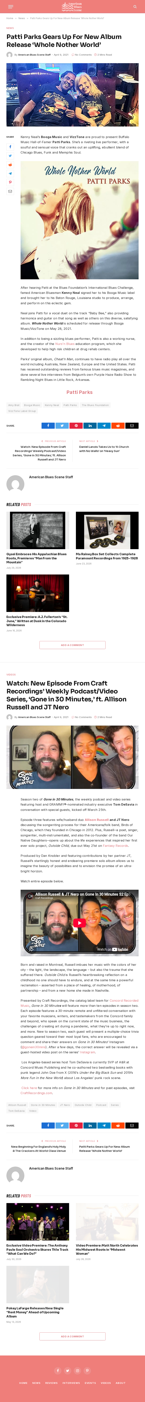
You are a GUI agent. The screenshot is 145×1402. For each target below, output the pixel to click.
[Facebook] (10, 147)
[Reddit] (10, 164)
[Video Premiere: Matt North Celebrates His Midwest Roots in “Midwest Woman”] (107, 1222)
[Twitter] (10, 155)
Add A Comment (72, 645)
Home (23, 1382)
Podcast (101, 1104)
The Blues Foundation (95, 405)
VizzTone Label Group (22, 410)
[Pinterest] (10, 182)
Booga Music (32, 405)
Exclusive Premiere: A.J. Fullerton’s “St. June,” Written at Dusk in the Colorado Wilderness (36, 621)
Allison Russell (97, 820)
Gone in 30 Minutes (43, 1104)
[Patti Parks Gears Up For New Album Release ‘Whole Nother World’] (72, 95)
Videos (11, 674)
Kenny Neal (52, 405)
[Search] (135, 6)
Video (32, 1110)
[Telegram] (10, 173)
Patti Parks (79, 392)
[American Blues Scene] (72, 6)
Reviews (51, 1382)
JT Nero (65, 1104)
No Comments (83, 54)
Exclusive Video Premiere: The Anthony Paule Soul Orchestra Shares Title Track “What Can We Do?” (37, 1250)
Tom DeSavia (16, 1110)
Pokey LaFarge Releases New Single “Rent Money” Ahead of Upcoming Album (35, 1312)
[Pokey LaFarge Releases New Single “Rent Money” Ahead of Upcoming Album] (37, 1284)
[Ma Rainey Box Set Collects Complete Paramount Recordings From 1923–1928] (107, 530)
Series (115, 1104)
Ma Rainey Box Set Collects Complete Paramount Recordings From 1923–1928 (107, 556)
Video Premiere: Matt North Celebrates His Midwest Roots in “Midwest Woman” (107, 1250)
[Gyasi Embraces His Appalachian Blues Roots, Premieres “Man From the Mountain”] (37, 530)
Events (90, 1382)
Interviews (71, 1382)
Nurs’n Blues (65, 344)
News (10, 27)
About (121, 1382)
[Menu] (10, 6)
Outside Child (83, 1104)
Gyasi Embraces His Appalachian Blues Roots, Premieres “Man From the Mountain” (36, 558)
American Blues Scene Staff (34, 54)
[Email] (10, 191)
